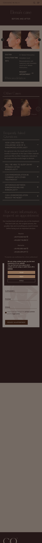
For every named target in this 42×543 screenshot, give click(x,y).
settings (10, 268)
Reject (21, 276)
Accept (21, 272)
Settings (21, 280)
